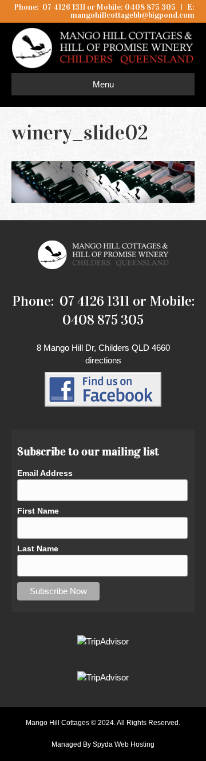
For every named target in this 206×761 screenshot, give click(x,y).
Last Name (37, 548)
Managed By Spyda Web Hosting (103, 744)
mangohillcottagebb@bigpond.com (132, 15)
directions (103, 360)
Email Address (45, 473)
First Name (38, 510)
